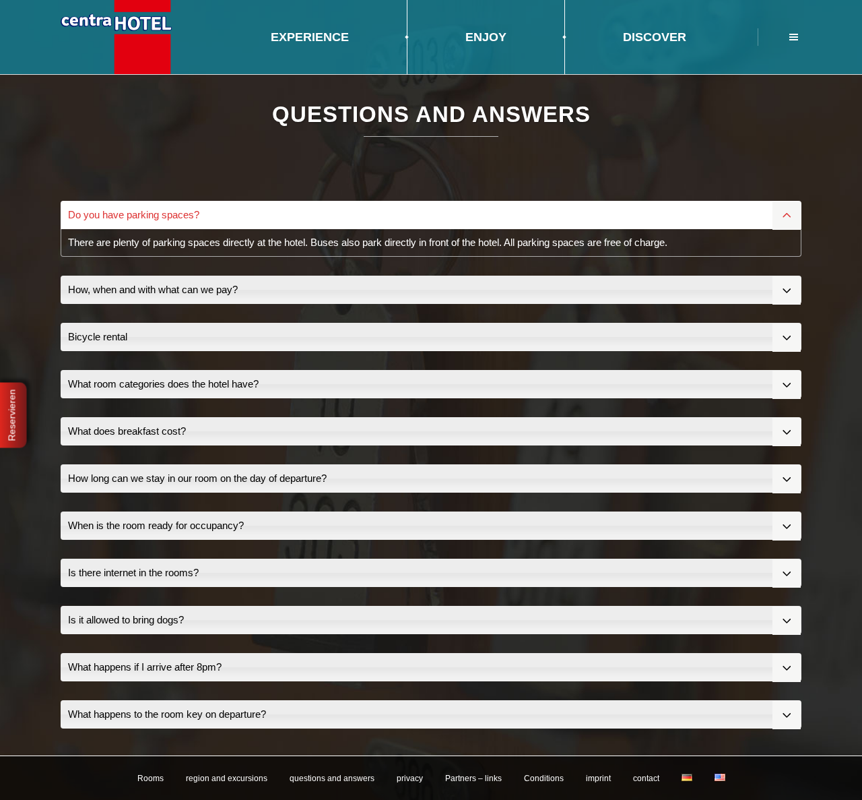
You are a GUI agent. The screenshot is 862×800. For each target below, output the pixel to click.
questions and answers (332, 778)
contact (646, 778)
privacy (410, 778)
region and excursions (226, 778)
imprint (598, 778)
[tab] (431, 215)
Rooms (150, 778)
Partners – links (473, 778)
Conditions (544, 778)
